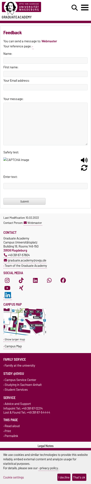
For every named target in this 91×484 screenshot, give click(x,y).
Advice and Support (18, 404)
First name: (10, 67)
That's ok (79, 477)
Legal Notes (46, 445)
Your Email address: (16, 80)
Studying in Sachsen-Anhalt (23, 384)
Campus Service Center (20, 379)
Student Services (16, 389)
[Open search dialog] (75, 8)
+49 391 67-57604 (19, 255)
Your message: (13, 99)
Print (8, 431)
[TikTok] (21, 280)
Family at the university (20, 365)
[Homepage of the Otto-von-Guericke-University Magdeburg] (28, 8)
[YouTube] (7, 288)
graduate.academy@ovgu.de (27, 260)
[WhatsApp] (49, 280)
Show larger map (15, 339)
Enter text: (10, 176)
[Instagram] (7, 280)
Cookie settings (13, 477)
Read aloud (12, 426)
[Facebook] (63, 280)
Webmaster (35, 222)
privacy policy (49, 468)
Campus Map (13, 346)
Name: (7, 53)
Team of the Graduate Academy (26, 265)
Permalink (11, 435)
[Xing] (21, 288)
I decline (64, 477)
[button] (84, 161)
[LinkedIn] (35, 280)
